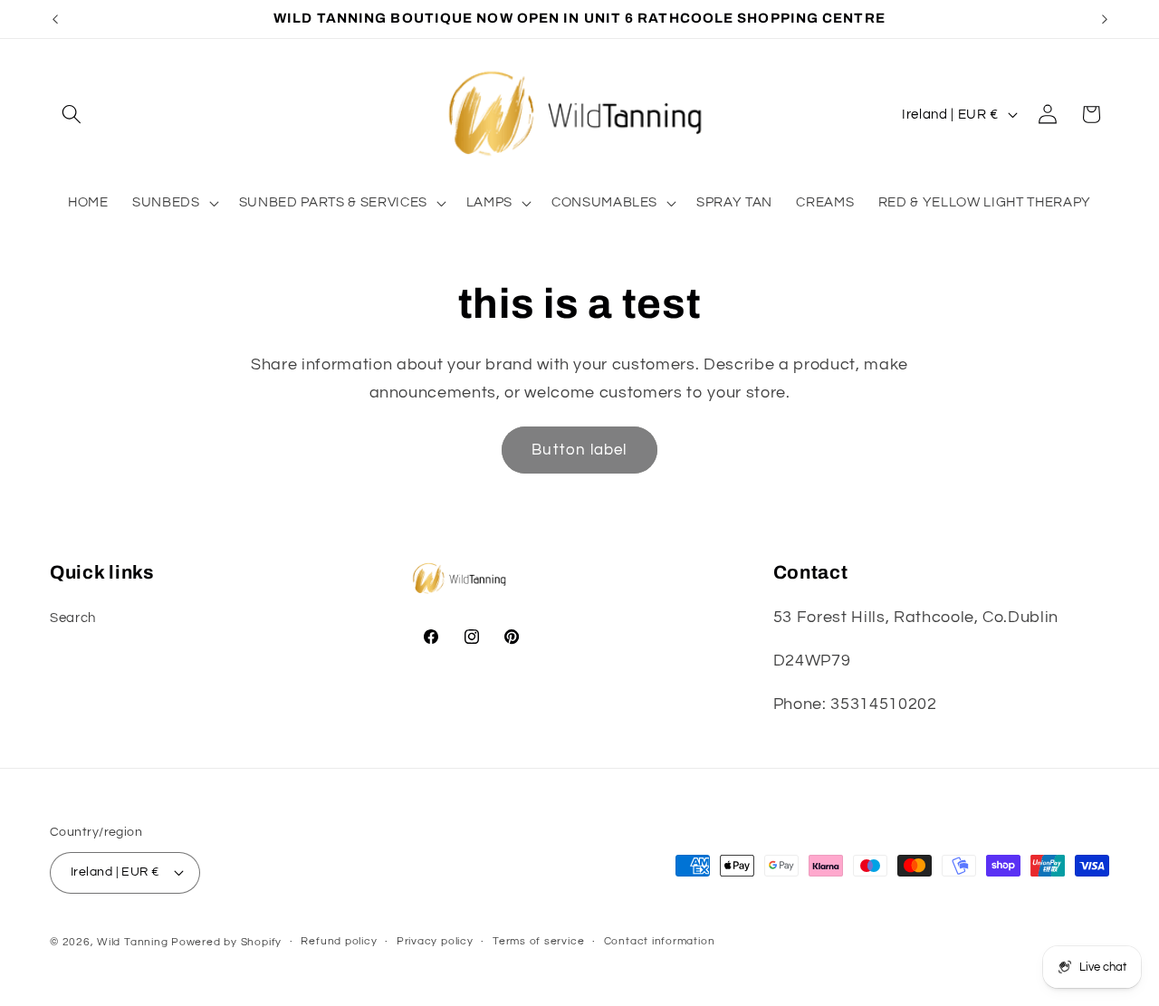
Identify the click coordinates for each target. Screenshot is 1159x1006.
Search (73, 617)
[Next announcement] (1105, 19)
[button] (71, 114)
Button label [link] (579, 449)
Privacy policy (435, 941)
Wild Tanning (134, 942)
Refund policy (339, 941)
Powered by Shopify (226, 942)
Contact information (659, 941)
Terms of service (538, 941)
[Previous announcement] (55, 19)
